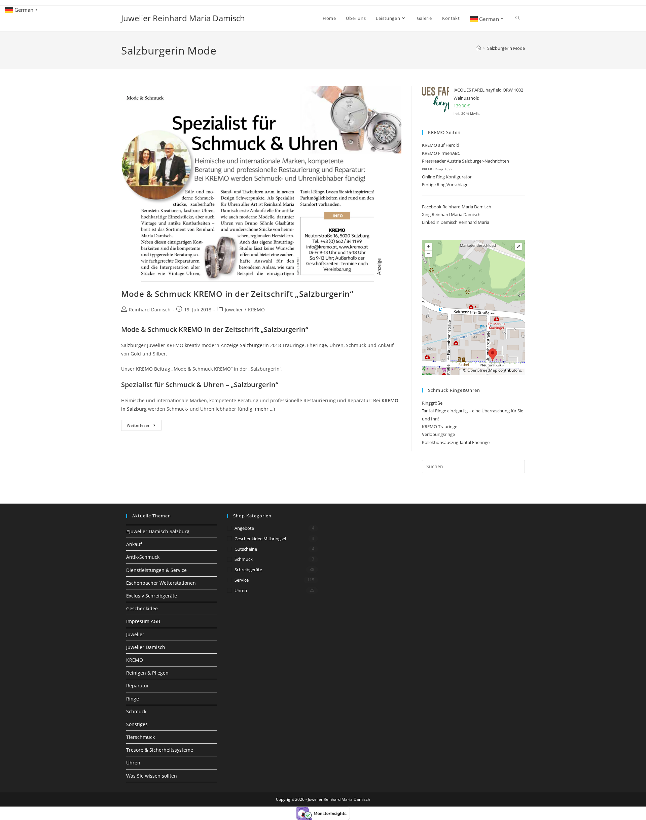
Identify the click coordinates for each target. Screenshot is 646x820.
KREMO (256, 309)
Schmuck (136, 711)
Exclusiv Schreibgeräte (151, 595)
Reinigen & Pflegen (147, 673)
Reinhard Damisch (150, 309)
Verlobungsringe (438, 434)
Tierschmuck (140, 737)
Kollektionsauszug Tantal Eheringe (456, 442)
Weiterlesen (144, 426)
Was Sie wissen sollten (151, 776)
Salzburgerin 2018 (260, 345)
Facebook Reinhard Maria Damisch (456, 207)
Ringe (132, 698)
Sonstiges (137, 724)
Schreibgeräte (248, 570)
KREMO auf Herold (440, 145)
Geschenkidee (142, 608)
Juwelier (234, 309)
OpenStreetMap (482, 370)
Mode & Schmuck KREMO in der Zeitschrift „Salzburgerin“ (237, 293)
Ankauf (134, 544)
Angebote (244, 528)
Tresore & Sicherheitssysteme (159, 750)
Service (242, 580)
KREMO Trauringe (439, 426)
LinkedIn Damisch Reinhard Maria (455, 222)
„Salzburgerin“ (254, 384)
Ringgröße (432, 403)
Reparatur (137, 685)
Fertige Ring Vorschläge (445, 184)
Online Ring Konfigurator (447, 177)
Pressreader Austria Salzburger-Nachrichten (465, 161)
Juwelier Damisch (145, 647)
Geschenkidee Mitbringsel (260, 539)
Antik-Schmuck (142, 557)
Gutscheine (246, 549)
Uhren (133, 762)
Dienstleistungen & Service (156, 570)
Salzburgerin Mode (506, 48)
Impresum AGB (143, 621)
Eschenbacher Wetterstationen (161, 583)
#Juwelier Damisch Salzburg (157, 531)
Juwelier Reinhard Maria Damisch (183, 18)
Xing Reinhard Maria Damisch (451, 214)
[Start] (478, 48)
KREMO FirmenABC (441, 153)
